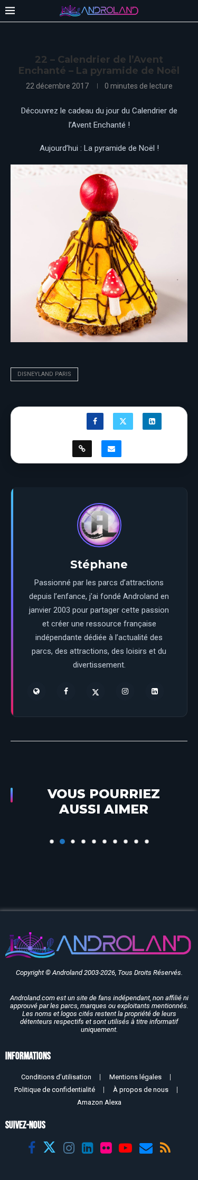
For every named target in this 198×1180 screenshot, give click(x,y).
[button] (20, 837)
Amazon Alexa (99, 1102)
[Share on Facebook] (95, 421)
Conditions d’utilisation (56, 1077)
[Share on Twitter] (123, 421)
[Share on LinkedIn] (152, 421)
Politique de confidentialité (54, 1090)
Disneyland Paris (44, 374)
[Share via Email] (111, 448)
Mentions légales (135, 1077)
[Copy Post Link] (82, 448)
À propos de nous (140, 1090)
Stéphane (99, 564)
